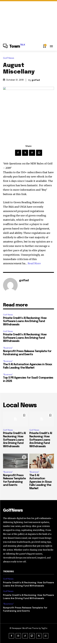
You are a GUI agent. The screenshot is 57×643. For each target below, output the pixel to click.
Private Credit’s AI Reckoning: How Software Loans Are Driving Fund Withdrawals (25, 321)
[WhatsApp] (39, 153)
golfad (36, 80)
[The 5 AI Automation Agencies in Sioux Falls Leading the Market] (41, 461)
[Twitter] (25, 153)
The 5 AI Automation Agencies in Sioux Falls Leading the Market (40, 482)
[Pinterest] (32, 153)
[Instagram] (18, 635)
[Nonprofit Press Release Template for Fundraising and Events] (15, 461)
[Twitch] (32, 635)
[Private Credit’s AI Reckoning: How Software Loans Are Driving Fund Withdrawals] (15, 419)
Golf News (8, 58)
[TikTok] (25, 635)
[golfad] (10, 285)
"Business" (8, 348)
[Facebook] (18, 153)
